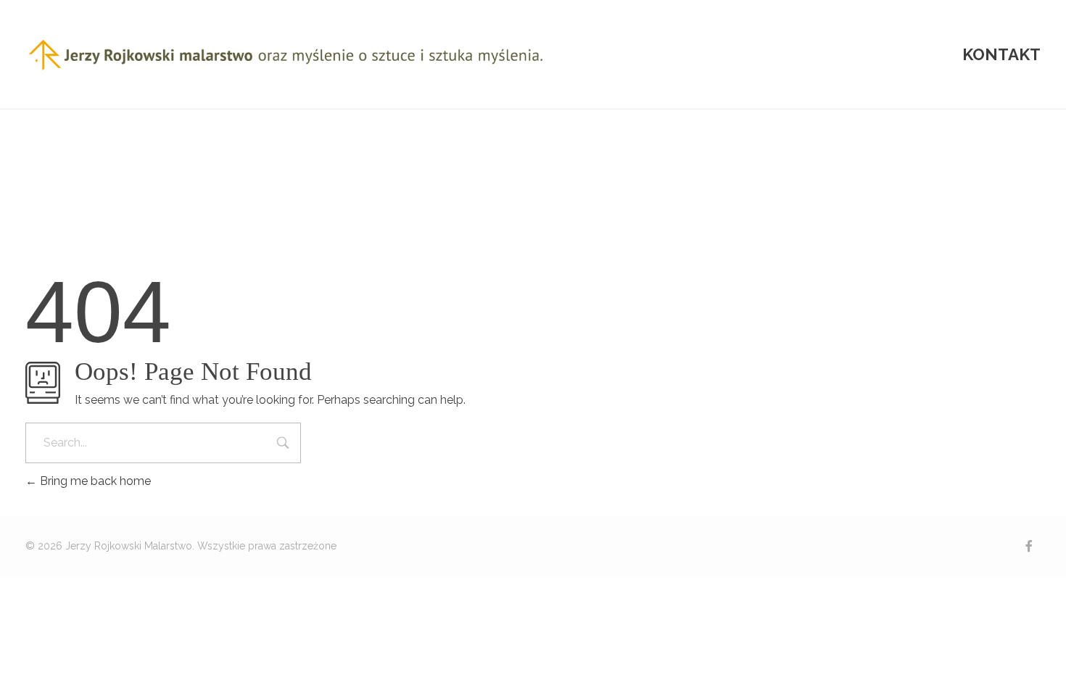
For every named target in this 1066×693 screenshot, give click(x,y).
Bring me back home (94, 481)
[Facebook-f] (1029, 545)
